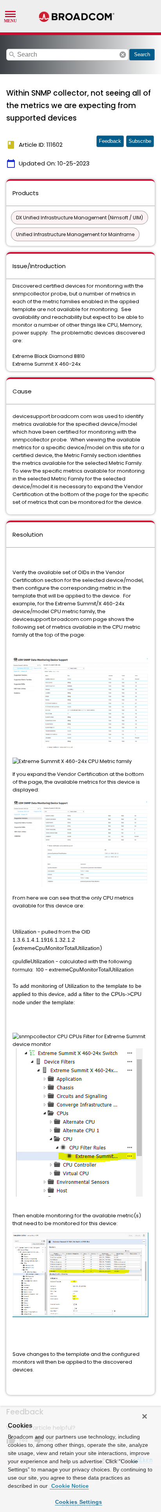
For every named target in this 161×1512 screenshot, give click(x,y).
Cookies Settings (78, 1502)
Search (142, 54)
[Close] (144, 1416)
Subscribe (140, 141)
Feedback (110, 141)
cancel (123, 55)
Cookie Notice (69, 1486)
